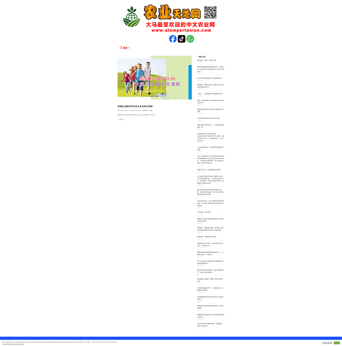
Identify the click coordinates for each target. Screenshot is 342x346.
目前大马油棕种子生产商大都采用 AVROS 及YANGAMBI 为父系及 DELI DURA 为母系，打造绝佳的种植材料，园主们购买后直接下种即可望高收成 (210, 159)
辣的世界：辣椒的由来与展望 (206, 236)
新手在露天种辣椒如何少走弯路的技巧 (209, 78)
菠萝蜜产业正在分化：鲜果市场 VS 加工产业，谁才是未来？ (210, 244)
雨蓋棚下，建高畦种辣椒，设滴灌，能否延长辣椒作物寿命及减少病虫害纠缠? (210, 229)
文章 (132, 110)
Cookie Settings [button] (327, 343)
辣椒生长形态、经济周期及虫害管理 (209, 170)
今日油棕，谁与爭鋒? (204, 212)
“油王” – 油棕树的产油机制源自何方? (210, 94)
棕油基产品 (145, 110)
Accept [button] (337, 343)
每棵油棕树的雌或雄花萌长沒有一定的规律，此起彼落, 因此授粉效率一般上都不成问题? (210, 69)
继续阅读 (122, 119)
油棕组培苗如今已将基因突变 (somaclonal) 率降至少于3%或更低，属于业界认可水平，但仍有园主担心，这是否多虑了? (210, 137)
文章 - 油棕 (138, 110)
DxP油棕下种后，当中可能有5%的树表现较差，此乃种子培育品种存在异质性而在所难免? (210, 203)
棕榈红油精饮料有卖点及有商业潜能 (135, 106)
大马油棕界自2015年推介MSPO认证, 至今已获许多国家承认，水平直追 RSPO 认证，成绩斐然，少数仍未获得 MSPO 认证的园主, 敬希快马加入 (210, 179)
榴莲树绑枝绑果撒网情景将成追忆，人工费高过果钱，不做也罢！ (210, 253)
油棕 (151, 110)
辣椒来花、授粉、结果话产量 (206, 60)
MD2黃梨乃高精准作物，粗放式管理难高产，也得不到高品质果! (210, 271)
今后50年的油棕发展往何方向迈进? (208, 118)
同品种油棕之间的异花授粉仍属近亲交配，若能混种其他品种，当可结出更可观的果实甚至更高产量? (210, 192)
